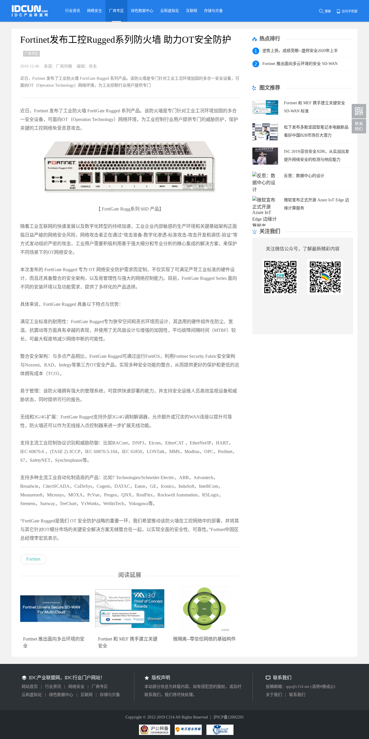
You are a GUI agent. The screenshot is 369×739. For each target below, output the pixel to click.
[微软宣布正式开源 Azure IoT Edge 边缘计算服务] (265, 226)
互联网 (86, 695)
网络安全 (76, 686)
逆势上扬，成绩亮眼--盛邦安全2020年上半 (300, 51)
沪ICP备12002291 (228, 717)
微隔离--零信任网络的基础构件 (204, 638)
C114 (170, 717)
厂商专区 (100, 686)
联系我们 (297, 695)
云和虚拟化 (32, 695)
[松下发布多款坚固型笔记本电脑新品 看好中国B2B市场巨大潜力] (265, 138)
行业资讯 (53, 686)
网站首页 (30, 686)
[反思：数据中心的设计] (265, 189)
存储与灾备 (110, 695)
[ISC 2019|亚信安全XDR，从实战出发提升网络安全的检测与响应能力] (265, 163)
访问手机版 (349, 11)
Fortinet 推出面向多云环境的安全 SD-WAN (300, 64)
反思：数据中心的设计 (304, 176)
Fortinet (33, 558)
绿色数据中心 (61, 695)
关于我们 (274, 695)
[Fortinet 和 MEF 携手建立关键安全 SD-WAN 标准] (265, 114)
